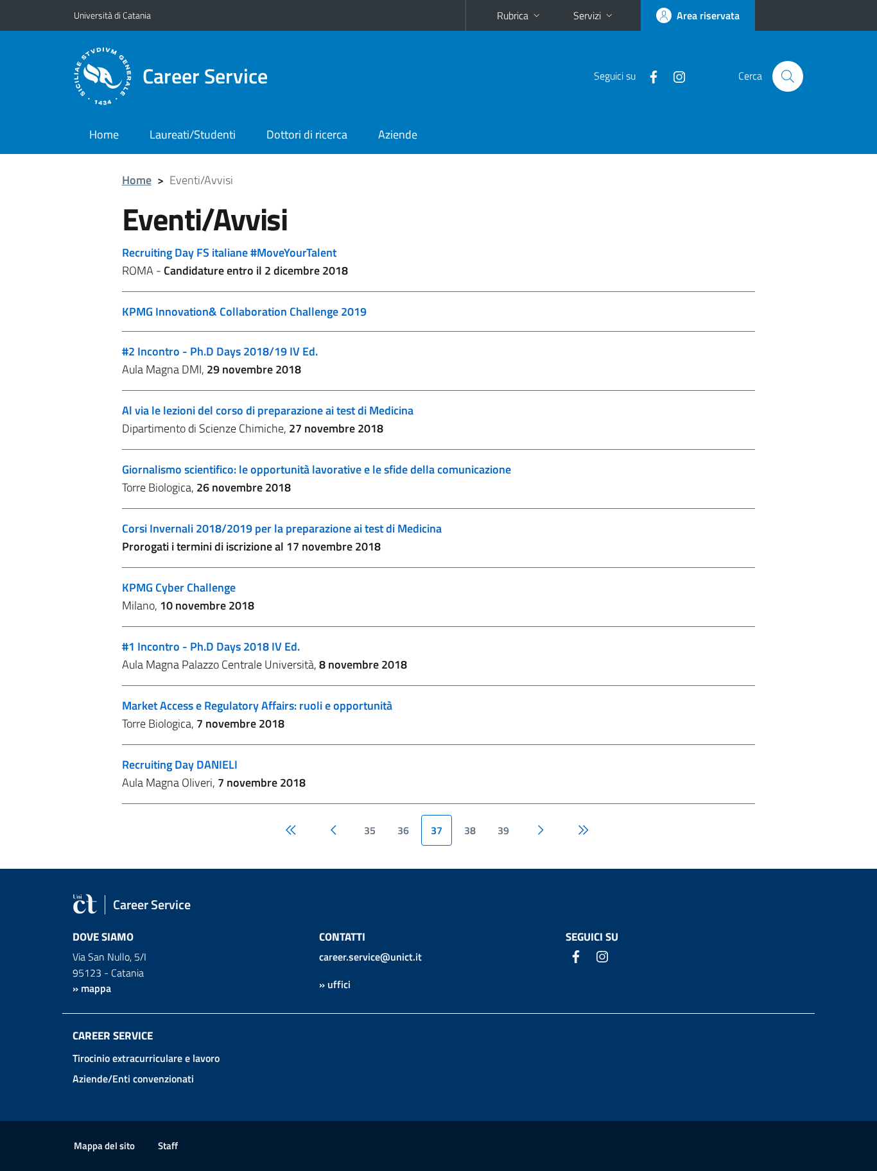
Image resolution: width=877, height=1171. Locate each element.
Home (104, 134)
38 (470, 830)
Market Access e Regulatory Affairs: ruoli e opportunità (257, 705)
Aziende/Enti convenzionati (133, 1078)
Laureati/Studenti (193, 134)
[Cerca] (787, 76)
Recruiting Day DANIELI (180, 764)
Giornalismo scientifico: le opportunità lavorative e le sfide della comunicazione (316, 469)
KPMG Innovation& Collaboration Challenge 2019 (244, 311)
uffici (339, 984)
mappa (96, 988)
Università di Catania (112, 15)
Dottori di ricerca (306, 134)
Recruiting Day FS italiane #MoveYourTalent (229, 252)
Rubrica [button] (512, 15)
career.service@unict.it (370, 956)
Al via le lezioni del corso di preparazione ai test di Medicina (267, 410)
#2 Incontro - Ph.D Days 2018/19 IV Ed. (220, 351)
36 (403, 830)
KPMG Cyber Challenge (179, 587)
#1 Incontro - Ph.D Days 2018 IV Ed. (211, 646)
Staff (168, 1145)
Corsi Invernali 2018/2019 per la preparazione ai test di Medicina (282, 528)
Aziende (397, 134)
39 (503, 830)
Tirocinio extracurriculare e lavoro (146, 1058)
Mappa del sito (104, 1145)
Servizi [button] (587, 15)
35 (370, 830)
